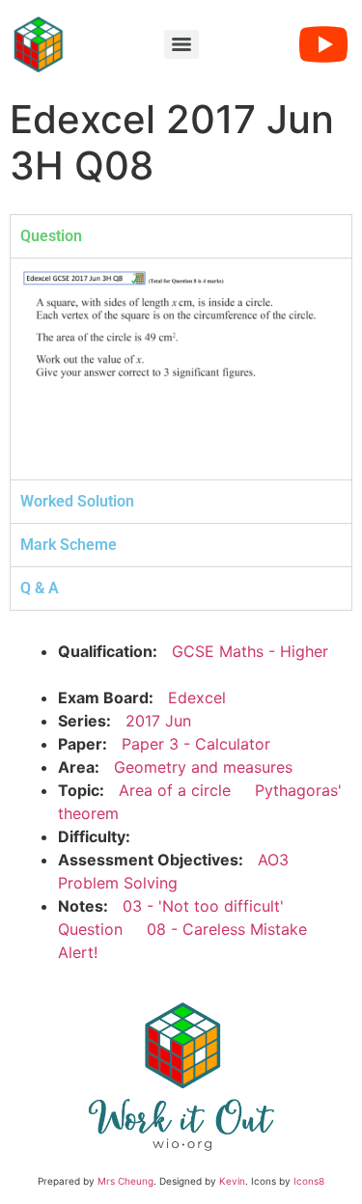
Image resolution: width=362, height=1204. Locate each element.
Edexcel (197, 697)
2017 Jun (158, 720)
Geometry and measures (203, 767)
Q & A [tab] (39, 588)
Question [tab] (51, 236)
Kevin (232, 1181)
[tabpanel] (181, 368)
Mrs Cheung (125, 1181)
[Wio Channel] (323, 44)
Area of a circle (175, 790)
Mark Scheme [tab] (68, 544)
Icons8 (308, 1181)
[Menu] (181, 44)
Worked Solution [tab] (77, 501)
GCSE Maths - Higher (250, 651)
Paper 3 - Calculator (196, 743)
